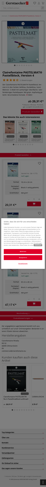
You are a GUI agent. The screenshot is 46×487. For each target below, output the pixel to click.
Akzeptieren (23, 257)
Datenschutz (38, 245)
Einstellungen (22, 263)
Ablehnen (23, 251)
